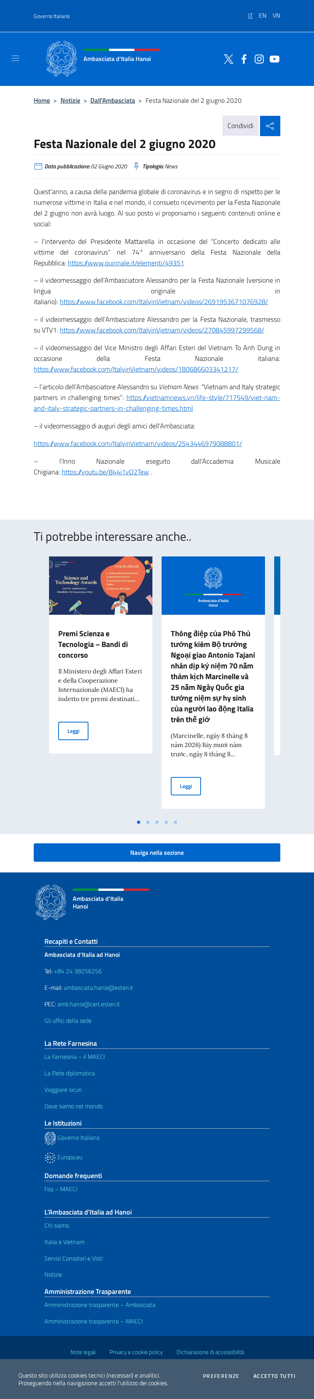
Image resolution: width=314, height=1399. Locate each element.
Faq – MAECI (60, 1188)
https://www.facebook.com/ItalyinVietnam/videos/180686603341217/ (136, 369)
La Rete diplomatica (69, 1073)
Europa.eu (69, 1157)
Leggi (77, 730)
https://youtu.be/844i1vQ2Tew (105, 472)
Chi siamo (56, 1225)
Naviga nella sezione (157, 852)
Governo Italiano (52, 16)
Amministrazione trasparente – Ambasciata (99, 1304)
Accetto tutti (274, 1376)
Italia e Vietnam (64, 1241)
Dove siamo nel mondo (73, 1106)
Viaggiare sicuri (63, 1089)
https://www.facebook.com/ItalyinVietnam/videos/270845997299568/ (162, 330)
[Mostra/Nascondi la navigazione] (15, 58)
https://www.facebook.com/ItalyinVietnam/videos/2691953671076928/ (164, 301)
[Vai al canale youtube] (272, 58)
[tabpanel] (100, 685)
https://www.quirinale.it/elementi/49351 (126, 263)
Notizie (70, 100)
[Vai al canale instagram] (257, 58)
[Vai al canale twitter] (226, 58)
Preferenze (221, 1376)
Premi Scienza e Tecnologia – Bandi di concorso (93, 644)
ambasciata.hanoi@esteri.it (98, 987)
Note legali (83, 1352)
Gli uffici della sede (68, 1020)
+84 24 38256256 (78, 971)
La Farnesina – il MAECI (74, 1056)
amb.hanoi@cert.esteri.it (88, 1004)
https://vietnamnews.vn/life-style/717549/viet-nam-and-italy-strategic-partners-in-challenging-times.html (157, 402)
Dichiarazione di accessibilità (210, 1352)
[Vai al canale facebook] (242, 58)
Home (42, 100)
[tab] (138, 822)
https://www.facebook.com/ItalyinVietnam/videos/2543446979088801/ (138, 443)
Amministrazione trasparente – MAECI (93, 1321)
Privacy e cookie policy (136, 1352)
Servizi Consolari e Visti (73, 1258)
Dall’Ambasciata (112, 100)
